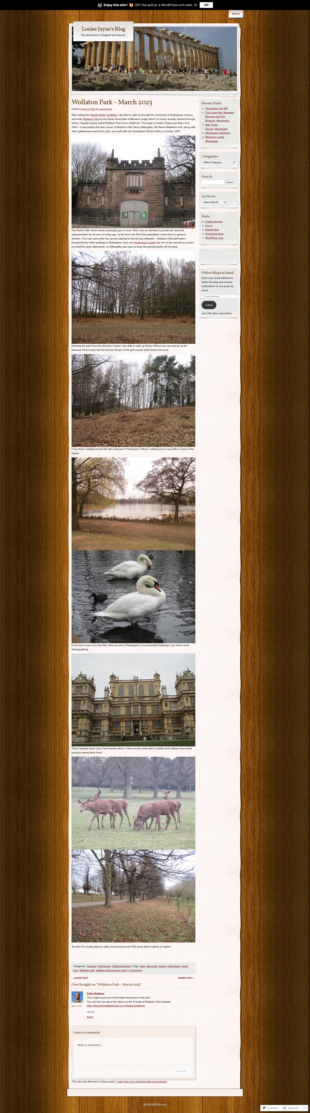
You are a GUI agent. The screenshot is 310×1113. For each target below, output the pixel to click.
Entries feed (212, 229)
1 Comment (135, 970)
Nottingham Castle (144, 242)
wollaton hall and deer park (111, 970)
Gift (206, 4)
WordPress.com (214, 237)
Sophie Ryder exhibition (103, 114)
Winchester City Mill (216, 108)
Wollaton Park (91, 119)
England (91, 966)
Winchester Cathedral (217, 132)
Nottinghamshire (121, 966)
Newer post (186, 978)
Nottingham (104, 966)
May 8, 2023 (77, 1006)
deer (142, 966)
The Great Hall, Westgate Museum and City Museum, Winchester (219, 116)
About (236, 13)
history (162, 966)
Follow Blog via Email (218, 272)
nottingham (174, 966)
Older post (80, 978)
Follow (209, 305)
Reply (90, 1017)
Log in (208, 225)
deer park (151, 966)
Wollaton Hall (86, 970)
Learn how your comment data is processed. (142, 1081)
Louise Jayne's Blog (103, 29)
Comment (181, 1070)
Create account (214, 221)
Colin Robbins (95, 993)
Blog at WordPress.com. (155, 1104)
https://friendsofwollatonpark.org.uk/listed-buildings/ (116, 1005)
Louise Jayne (105, 109)
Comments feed (214, 233)
